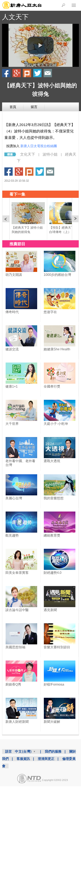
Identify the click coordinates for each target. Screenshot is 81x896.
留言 (34, 107)
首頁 (13, 107)
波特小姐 (50, 154)
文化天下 (27, 154)
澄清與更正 (46, 758)
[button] (40, 45)
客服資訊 (23, 758)
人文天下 (15, 17)
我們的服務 (53, 751)
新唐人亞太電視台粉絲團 (38, 146)
